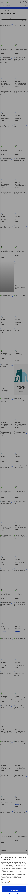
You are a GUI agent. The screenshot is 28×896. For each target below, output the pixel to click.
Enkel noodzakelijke (14, 890)
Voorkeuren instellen (14, 894)
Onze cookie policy (5, 882)
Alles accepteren (14, 887)
